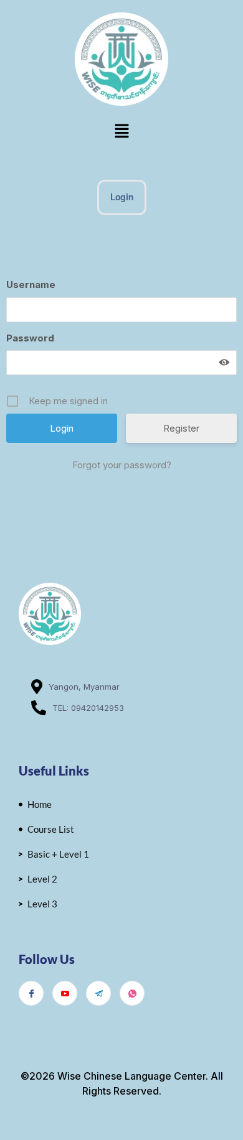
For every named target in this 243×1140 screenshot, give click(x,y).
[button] (121, 131)
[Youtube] (64, 993)
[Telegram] (98, 993)
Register (181, 428)
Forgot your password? (121, 465)
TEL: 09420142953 (88, 708)
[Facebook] (31, 993)
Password (30, 338)
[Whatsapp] (132, 993)
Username (30, 284)
